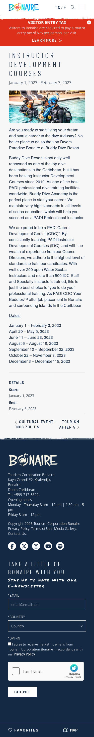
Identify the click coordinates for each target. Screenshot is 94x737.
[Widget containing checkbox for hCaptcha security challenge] (46, 671)
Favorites (26, 730)
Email (13, 595)
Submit (22, 691)
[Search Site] (73, 7)
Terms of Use (41, 528)
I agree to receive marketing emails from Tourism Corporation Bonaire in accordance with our (45, 649)
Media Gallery (65, 528)
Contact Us (17, 533)
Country (16, 617)
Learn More (44, 40)
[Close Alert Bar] (89, 22)
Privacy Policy (18, 528)
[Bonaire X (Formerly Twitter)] (12, 546)
